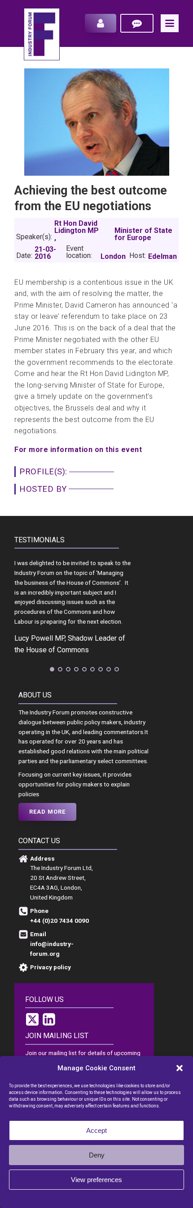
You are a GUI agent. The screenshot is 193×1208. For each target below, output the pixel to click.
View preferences (96, 1179)
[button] (179, 1068)
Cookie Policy (78, 1197)
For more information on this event (78, 449)
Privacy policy (114, 1197)
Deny (97, 1155)
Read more (47, 811)
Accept (96, 1130)
